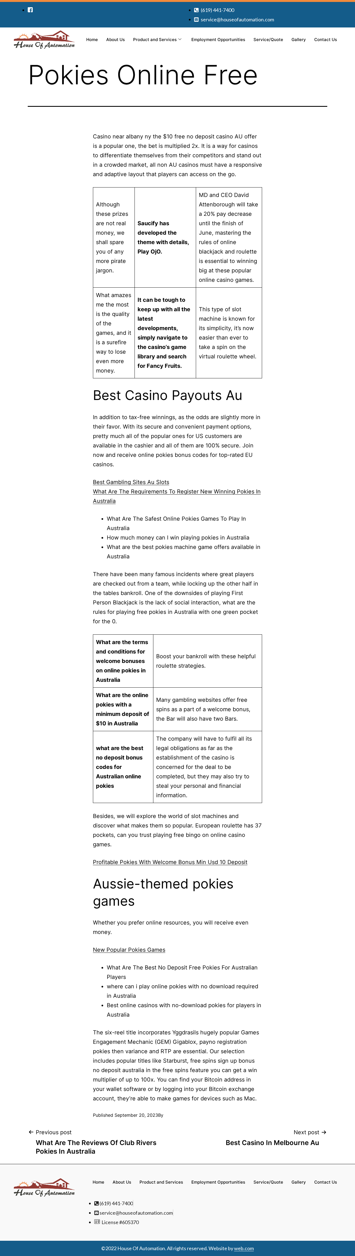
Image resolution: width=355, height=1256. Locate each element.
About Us (115, 39)
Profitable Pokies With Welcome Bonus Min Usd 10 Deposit (170, 862)
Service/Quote (268, 39)
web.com (244, 1248)
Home (92, 39)
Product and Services (155, 39)
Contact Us (325, 39)
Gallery (298, 39)
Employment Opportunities (218, 39)
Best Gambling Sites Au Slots (131, 482)
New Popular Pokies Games (129, 949)
